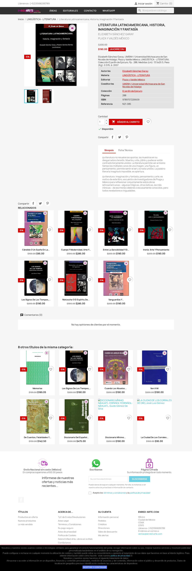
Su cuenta (104, 511)
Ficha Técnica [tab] (125, 150)
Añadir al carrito (126, 121)
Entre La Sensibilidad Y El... (116, 249)
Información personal (108, 517)
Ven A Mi (154, 388)
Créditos (102, 524)
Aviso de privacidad (67, 531)
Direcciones (104, 528)
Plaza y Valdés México (133, 79)
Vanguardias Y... (116, 299)
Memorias (37, 388)
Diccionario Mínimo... (115, 437)
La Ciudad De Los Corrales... (154, 437)
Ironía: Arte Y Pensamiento (156, 249)
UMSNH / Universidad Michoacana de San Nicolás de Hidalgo (143, 85)
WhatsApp (109, 10)
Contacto (90, 10)
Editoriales (70, 10)
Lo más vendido (25, 524)
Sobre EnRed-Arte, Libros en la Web (75, 539)
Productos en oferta (28, 517)
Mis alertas (103, 535)
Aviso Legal (63, 520)
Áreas (53, 10)
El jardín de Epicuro (132, 91)
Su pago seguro (65, 528)
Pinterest (127, 137)
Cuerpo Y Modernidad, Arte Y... (76, 249)
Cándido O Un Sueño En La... (36, 249)
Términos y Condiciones (69, 524)
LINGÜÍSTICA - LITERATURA (136, 75)
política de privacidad (120, 555)
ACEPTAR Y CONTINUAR (94, 567)
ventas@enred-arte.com (150, 533)
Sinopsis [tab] (109, 150)
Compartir (112, 137)
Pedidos (102, 520)
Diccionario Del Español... (76, 437)
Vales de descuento (107, 531)
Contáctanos (64, 542)
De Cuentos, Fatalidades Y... (37, 437)
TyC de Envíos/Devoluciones (71, 517)
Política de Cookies (67, 535)
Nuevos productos (27, 520)
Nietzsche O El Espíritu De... (76, 299)
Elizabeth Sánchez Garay (135, 71)
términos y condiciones (114, 492)
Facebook (21, 500)
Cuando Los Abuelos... (116, 388)
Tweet (119, 137)
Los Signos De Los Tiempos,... (36, 299)
